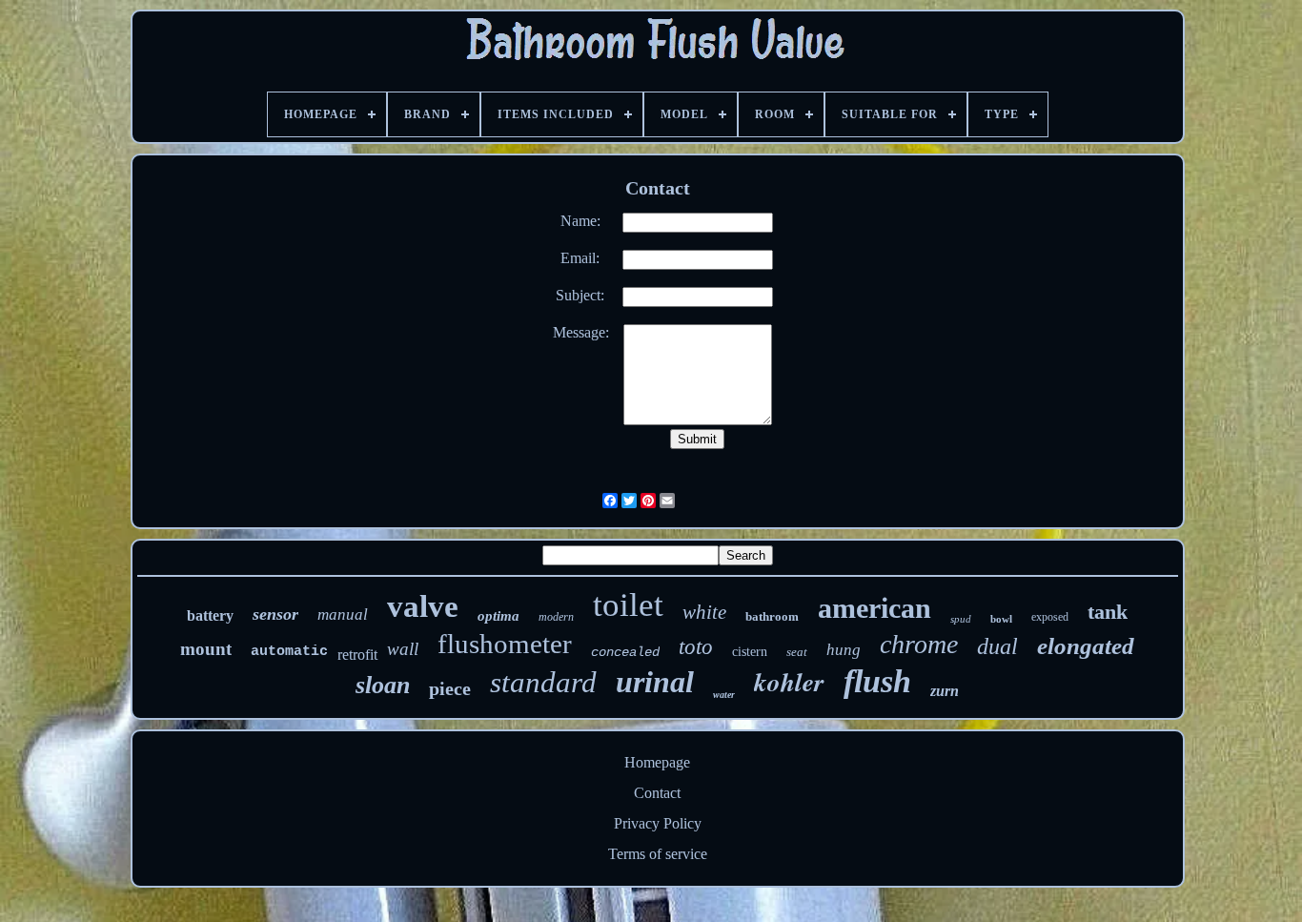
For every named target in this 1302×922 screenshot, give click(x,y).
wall (402, 649)
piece (450, 688)
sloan (383, 685)
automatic (289, 652)
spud (960, 619)
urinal (655, 682)
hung (843, 650)
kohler (789, 682)
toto (696, 647)
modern (556, 617)
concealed (625, 652)
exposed (1049, 617)
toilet (628, 605)
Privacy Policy (658, 823)
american (874, 608)
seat (796, 652)
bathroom (772, 616)
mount (206, 649)
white (704, 612)
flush (877, 681)
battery (210, 615)
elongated (1085, 646)
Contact (657, 793)
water (724, 694)
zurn (944, 691)
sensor (275, 614)
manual (342, 614)
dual (997, 646)
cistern (749, 652)
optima (498, 616)
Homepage (657, 762)
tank (1108, 612)
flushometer (504, 643)
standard (543, 682)
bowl (1001, 619)
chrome (919, 644)
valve (422, 606)
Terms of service (657, 854)
